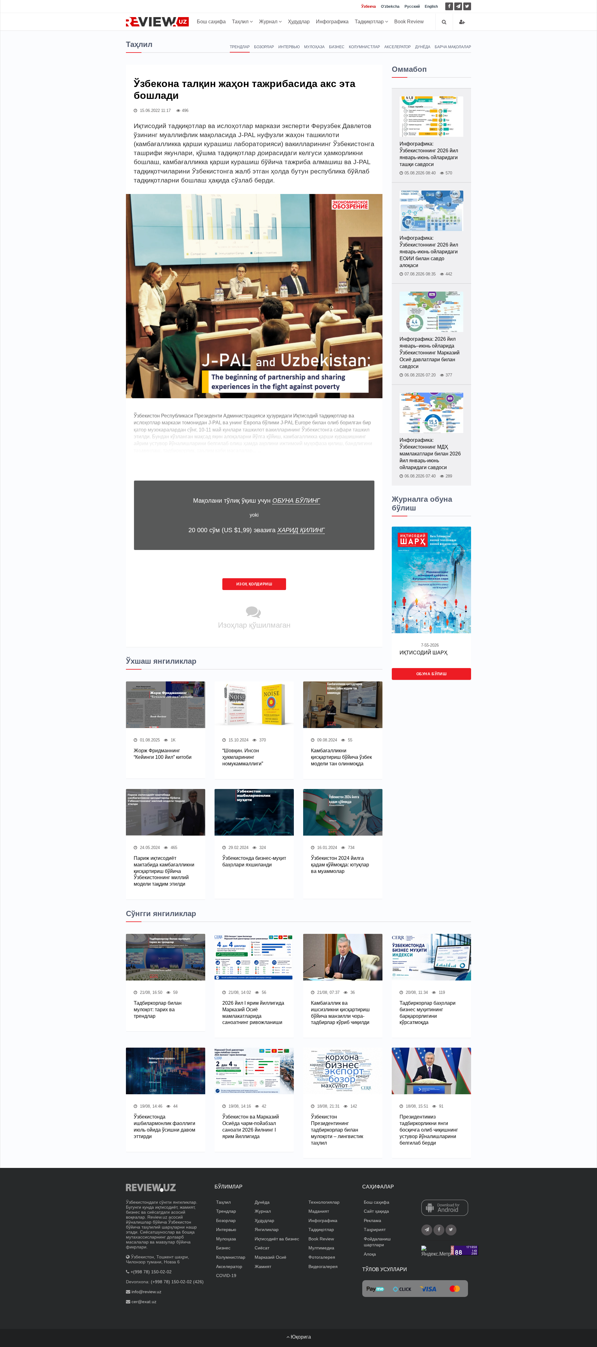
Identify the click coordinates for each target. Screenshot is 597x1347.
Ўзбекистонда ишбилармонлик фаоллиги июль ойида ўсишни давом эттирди (164, 1126)
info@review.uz (146, 1291)
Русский (412, 6)
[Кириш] (462, 22)
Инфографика (332, 21)
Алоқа (370, 1254)
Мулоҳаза (314, 47)
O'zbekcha (390, 6)
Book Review (409, 21)
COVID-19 (226, 1275)
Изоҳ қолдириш (254, 584)
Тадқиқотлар (370, 21)
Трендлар (240, 47)
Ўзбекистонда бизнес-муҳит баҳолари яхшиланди (254, 861)
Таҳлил (241, 21)
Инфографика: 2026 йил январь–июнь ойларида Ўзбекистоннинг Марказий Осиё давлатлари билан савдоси (430, 352)
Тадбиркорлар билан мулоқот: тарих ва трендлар (158, 1009)
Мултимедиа (321, 1247)
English (431, 6)
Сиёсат (262, 1247)
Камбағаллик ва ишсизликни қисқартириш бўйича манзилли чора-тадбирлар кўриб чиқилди (340, 1012)
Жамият (263, 1266)
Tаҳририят (375, 1229)
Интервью (289, 47)
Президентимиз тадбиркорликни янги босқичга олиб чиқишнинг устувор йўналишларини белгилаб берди (429, 1129)
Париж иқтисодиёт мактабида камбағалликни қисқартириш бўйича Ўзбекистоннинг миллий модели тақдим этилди (164, 871)
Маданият (318, 1211)
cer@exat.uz (144, 1301)
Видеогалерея (323, 1266)
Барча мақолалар (453, 47)
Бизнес (337, 47)
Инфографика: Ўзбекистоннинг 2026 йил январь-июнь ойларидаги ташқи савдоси (429, 154)
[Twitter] (467, 6)
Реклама (372, 1220)
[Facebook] (449, 6)
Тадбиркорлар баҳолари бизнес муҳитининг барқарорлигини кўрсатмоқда (428, 1012)
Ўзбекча (368, 6)
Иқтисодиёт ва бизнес (277, 1238)
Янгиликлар (267, 1229)
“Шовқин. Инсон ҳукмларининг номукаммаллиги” (242, 757)
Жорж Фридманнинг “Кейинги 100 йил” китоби (163, 754)
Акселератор (397, 47)
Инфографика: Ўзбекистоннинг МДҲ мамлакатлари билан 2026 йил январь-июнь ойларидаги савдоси (430, 453)
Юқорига (300, 1337)
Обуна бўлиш (431, 674)
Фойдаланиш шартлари (377, 1242)
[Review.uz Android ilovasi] (444, 1208)
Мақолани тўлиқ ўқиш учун (256, 500)
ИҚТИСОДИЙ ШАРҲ (423, 652)
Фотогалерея (321, 1257)
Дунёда (422, 47)
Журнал (269, 21)
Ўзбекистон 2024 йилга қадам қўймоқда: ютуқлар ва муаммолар (340, 865)
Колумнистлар (364, 47)
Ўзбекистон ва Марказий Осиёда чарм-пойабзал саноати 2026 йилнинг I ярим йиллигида (250, 1126)
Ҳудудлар (299, 21)
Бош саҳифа (211, 21)
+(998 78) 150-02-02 (151, 1271)
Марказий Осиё (270, 1257)
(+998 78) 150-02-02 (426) (177, 1281)
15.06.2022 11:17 (155, 110)
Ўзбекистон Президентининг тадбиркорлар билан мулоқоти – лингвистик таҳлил (337, 1129)
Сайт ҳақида (376, 1211)
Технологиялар (324, 1202)
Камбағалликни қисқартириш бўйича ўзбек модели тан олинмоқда (341, 757)
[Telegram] (458, 6)
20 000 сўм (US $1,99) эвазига (256, 530)
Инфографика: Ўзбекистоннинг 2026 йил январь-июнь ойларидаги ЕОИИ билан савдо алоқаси (429, 251)
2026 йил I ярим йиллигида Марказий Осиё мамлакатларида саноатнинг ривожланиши (253, 1012)
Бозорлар (264, 47)
